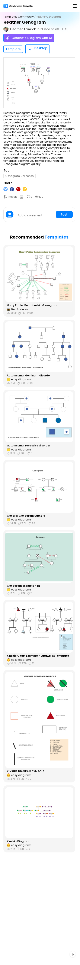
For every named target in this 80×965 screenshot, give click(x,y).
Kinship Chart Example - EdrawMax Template (38, 655)
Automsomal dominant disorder (29, 375)
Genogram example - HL (23, 585)
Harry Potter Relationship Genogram (32, 305)
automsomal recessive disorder (28, 445)
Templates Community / (19, 16)
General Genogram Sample (26, 515)
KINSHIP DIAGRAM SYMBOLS (25, 771)
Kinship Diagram (18, 841)
